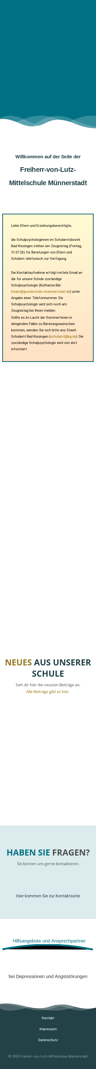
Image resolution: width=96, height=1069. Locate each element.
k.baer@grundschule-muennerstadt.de (40, 291)
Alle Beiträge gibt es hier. (48, 691)
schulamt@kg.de (63, 336)
